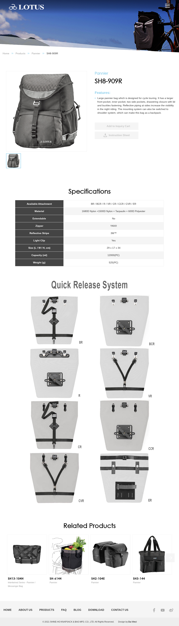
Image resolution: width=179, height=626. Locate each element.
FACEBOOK (154, 610)
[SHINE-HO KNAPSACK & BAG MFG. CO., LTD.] (26, 6)
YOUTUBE (162, 610)
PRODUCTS (46, 609)
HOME (7, 609)
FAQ (64, 609)
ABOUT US (25, 609)
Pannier (36, 53)
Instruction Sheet (119, 135)
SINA (171, 610)
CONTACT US (119, 609)
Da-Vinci (132, 622)
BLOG (77, 609)
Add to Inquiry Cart (118, 126)
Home (6, 53)
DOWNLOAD (96, 609)
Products (20, 53)
